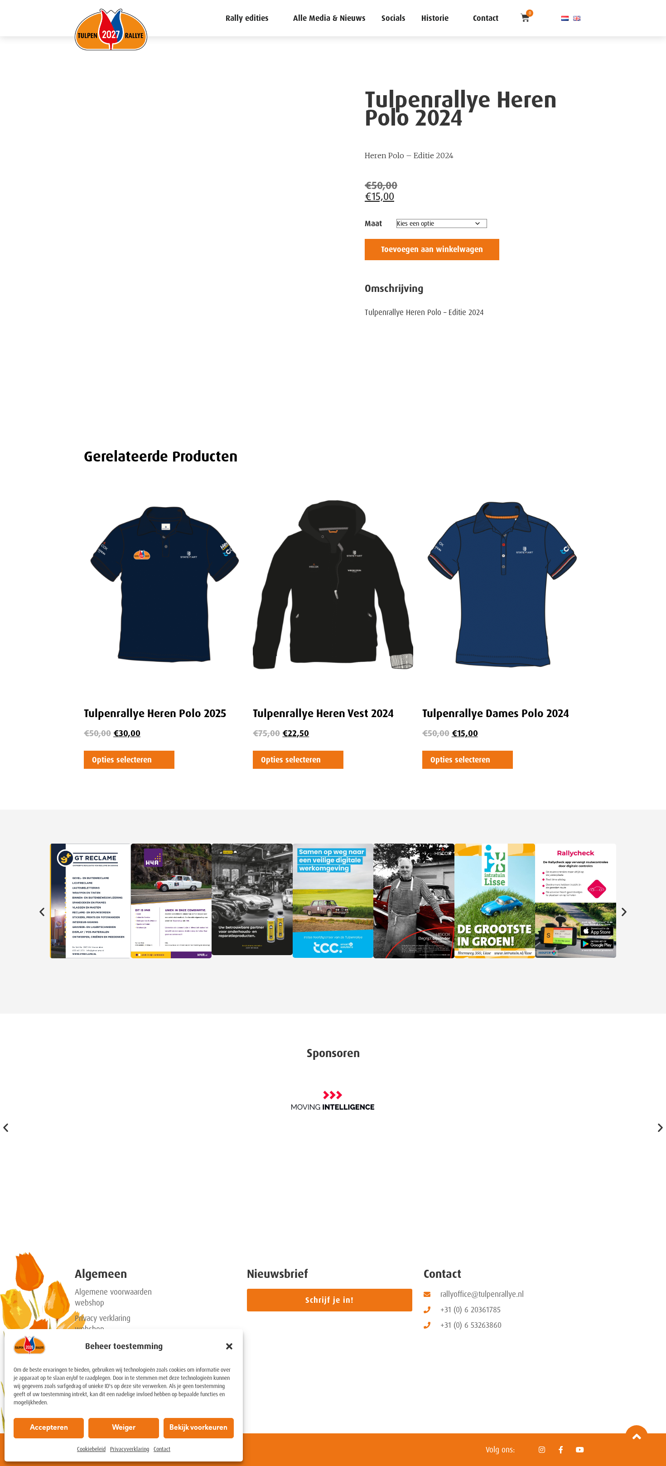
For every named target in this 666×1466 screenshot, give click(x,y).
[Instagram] (542, 1449)
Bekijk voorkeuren (198, 1428)
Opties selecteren (122, 760)
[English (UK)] (576, 18)
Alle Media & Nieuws (329, 18)
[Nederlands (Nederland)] (565, 18)
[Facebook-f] (561, 1449)
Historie (435, 18)
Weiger (123, 1428)
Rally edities (247, 18)
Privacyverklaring (129, 1449)
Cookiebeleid (91, 1449)
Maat (373, 223)
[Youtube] (580, 1449)
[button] (229, 1346)
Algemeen (101, 1274)
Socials (393, 18)
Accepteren (49, 1428)
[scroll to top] (636, 1436)
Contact (162, 1449)
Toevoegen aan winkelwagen (432, 249)
